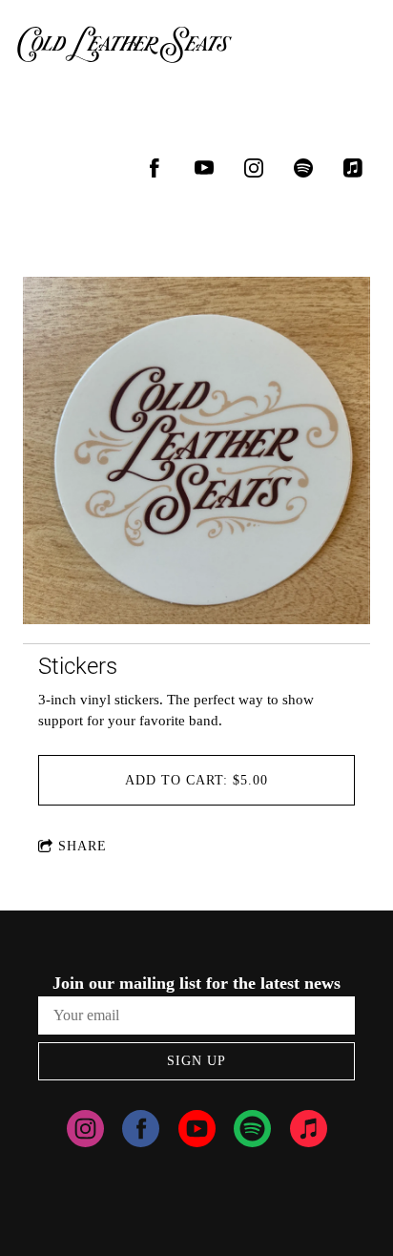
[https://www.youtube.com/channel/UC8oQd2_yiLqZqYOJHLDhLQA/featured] (204, 168)
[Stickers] (196, 452)
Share (82, 846)
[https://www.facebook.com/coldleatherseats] (154, 168)
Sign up (196, 1061)
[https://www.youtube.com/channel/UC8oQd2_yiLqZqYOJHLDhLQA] (197, 1132)
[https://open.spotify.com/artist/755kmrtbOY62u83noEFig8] (303, 168)
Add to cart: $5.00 (196, 780)
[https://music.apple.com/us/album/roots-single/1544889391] (352, 168)
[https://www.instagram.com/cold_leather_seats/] (253, 168)
